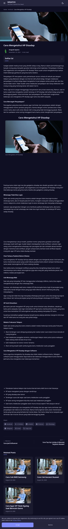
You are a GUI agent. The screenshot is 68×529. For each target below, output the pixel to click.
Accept (18, 525)
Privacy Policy (17, 520)
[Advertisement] (34, 170)
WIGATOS (11, 2)
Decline (50, 525)
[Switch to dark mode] (62, 3)
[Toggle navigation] (4, 3)
